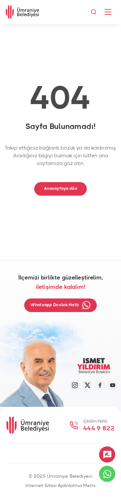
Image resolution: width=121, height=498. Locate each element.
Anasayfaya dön (60, 189)
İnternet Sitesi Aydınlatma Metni (60, 485)
